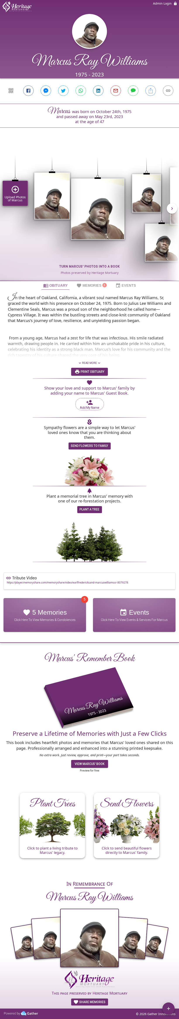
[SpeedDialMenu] (168, 1008)
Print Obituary (92, 371)
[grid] (89, 211)
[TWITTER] (63, 90)
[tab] (55, 285)
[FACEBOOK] (28, 90)
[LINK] (168, 90)
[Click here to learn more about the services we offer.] (89, 980)
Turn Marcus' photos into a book (89, 266)
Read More (89, 363)
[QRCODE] (11, 90)
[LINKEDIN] (98, 90)
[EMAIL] (115, 90)
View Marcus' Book (90, 764)
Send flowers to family (89, 446)
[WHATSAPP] (81, 90)
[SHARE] (150, 90)
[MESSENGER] (46, 90)
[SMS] (133, 90)
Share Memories (92, 1002)
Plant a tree (89, 509)
